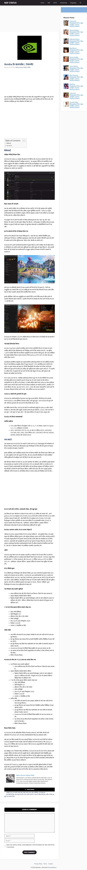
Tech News (30, 789)
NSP (49, 3)
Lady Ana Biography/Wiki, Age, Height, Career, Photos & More (76, 95)
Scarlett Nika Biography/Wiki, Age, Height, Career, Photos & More (76, 104)
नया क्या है (9, 146)
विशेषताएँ (9, 143)
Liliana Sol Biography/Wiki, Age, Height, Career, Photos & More (76, 23)
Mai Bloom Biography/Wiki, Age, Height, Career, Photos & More (76, 50)
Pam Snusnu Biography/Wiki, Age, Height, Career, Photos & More (76, 77)
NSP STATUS (10, 2)
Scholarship (63, 3)
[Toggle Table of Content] (23, 140)
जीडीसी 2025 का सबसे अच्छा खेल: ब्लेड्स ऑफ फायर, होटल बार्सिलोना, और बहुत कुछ (25, 792)
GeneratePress (52, 867)
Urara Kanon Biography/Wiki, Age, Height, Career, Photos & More (76, 68)
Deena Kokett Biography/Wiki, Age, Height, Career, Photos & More (76, 32)
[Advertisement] (29, 19)
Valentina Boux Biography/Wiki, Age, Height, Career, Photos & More (76, 41)
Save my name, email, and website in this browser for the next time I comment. (30, 846)
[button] (80, 2)
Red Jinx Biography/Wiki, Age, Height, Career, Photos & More (76, 86)
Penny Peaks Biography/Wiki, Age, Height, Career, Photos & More (76, 59)
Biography (73, 3)
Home (42, 3)
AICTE (55, 3)
